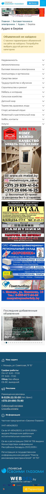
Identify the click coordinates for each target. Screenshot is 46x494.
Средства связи (9, 78)
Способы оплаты (9, 409)
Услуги (5, 124)
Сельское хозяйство (11, 96)
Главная (5, 21)
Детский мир (8, 101)
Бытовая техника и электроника (18, 69)
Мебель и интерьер (11, 92)
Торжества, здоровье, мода (15, 106)
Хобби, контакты (9, 119)
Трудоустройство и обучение (16, 83)
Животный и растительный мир (18, 115)
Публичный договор (12, 406)
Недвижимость (9, 60)
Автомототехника (10, 65)
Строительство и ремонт (14, 87)
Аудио (21, 24)
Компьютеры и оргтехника (15, 74)
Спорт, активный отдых (13, 110)
